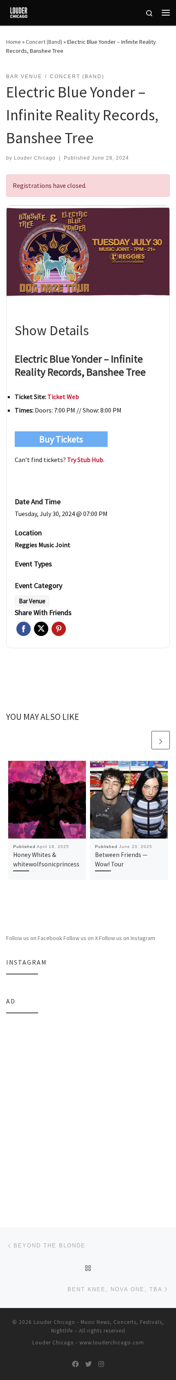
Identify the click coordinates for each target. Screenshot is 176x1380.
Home (13, 41)
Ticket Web (63, 396)
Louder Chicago (35, 158)
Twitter (41, 629)
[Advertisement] (88, 1109)
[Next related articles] (160, 740)
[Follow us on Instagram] (101, 1364)
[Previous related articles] (141, 740)
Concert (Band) (44, 41)
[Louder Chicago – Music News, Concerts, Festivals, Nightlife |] (18, 11)
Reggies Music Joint (42, 545)
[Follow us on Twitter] (88, 1364)
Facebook (23, 629)
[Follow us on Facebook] (75, 1364)
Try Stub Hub (85, 459)
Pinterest (59, 629)
